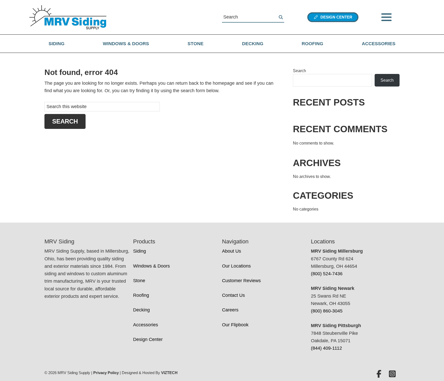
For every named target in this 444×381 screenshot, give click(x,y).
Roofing (312, 43)
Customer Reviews (241, 280)
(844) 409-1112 (326, 348)
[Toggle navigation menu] (386, 17)
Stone (195, 43)
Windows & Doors (126, 43)
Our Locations (236, 266)
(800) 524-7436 (327, 273)
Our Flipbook (235, 324)
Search (299, 71)
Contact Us (233, 295)
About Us (231, 251)
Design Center (335, 17)
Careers (230, 309)
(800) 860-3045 (327, 310)
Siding (56, 43)
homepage (224, 83)
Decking (252, 43)
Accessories (378, 43)
